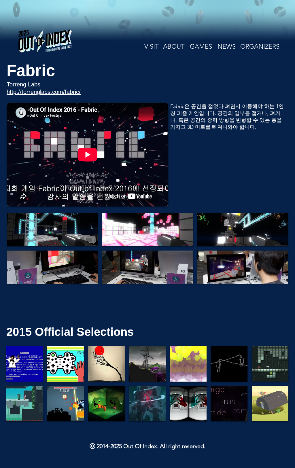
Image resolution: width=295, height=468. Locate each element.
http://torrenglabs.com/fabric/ (44, 92)
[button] (52, 229)
